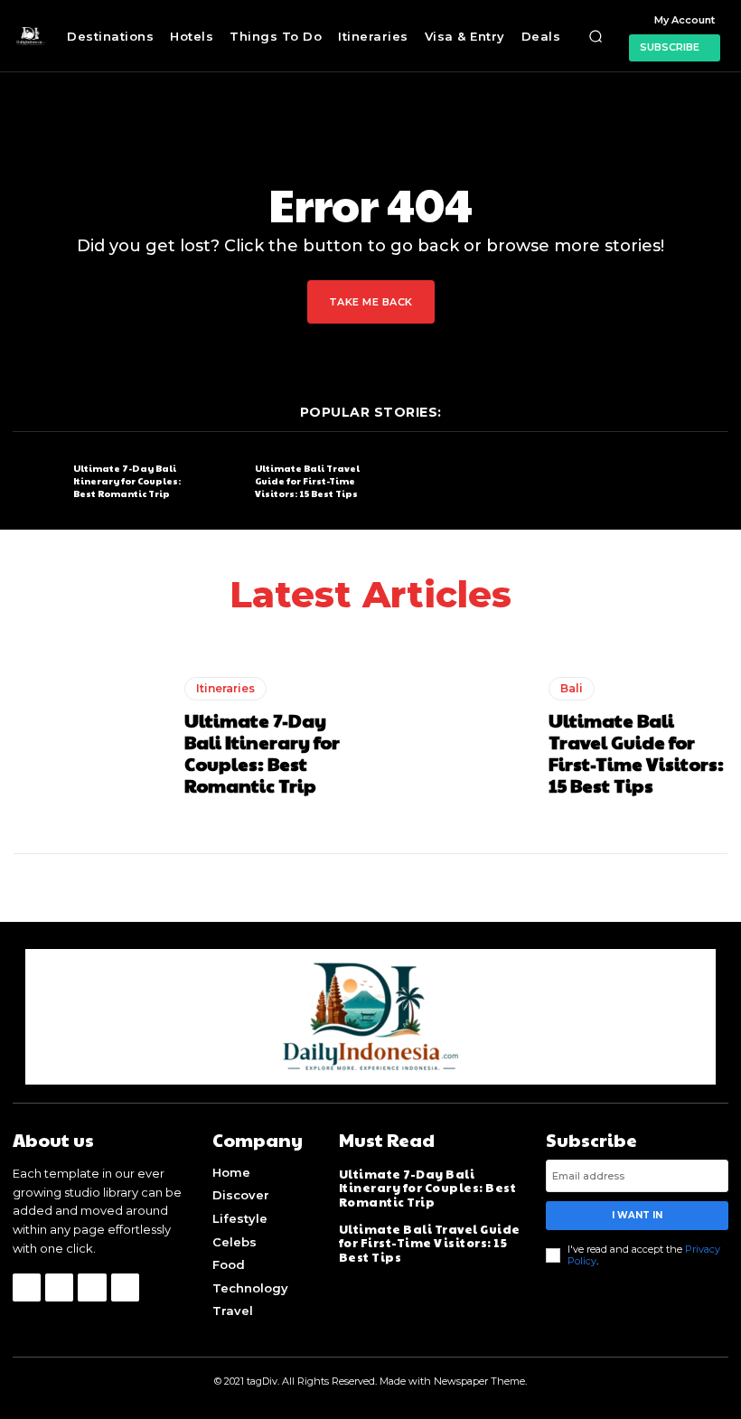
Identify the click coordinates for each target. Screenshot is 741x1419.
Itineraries (225, 688)
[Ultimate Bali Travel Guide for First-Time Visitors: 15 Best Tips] (220, 481)
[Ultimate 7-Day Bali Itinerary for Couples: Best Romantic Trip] (38, 481)
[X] (92, 1287)
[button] (595, 36)
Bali (571, 688)
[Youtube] (125, 1287)
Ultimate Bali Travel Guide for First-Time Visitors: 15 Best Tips (307, 481)
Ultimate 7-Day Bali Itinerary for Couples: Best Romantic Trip (127, 481)
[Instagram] (59, 1287)
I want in (637, 1215)
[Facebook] (27, 1287)
